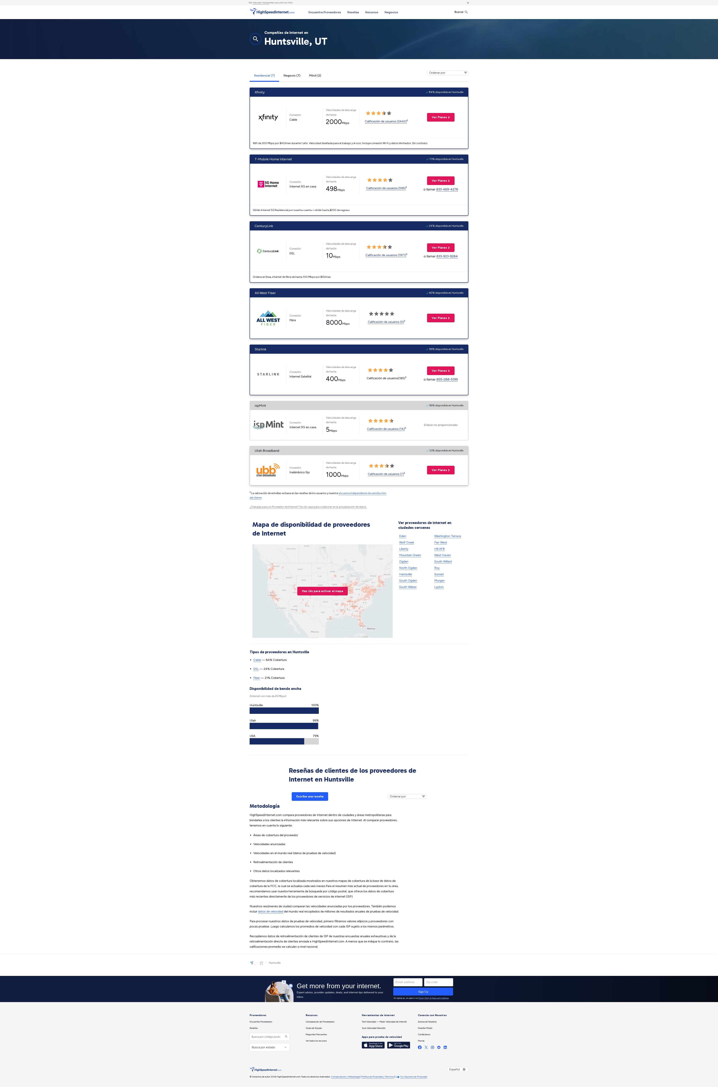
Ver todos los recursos (316, 1040)
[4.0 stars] (383, 113)
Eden (402, 536)
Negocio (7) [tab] (292, 75)
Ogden (403, 561)
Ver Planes (437, 117)
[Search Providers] (286, 1037)
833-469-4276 (447, 189)
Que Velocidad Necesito (373, 1028)
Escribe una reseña (309, 796)
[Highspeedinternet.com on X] (426, 1048)
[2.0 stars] (373, 113)
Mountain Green (410, 555)
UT (261, 962)
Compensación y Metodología (345, 1076)
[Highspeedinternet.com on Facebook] (420, 1048)
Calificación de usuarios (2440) (386, 121)
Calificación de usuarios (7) (386, 474)
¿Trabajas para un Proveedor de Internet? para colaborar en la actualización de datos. (308, 506)
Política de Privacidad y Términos (378, 1076)
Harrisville (405, 574)
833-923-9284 (447, 256)
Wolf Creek (406, 542)
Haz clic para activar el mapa (322, 591)
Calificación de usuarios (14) (386, 429)
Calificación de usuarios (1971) (386, 255)
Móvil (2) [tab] (315, 75)
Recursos (371, 12)
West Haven (442, 555)
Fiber (256, 678)
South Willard (443, 561)
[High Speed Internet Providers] (272, 11)
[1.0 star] (368, 113)
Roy (437, 568)
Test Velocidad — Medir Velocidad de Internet (384, 1021)
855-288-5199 (447, 379)
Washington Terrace (447, 536)
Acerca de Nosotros (427, 1021)
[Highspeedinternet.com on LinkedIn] (445, 1048)
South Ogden (408, 580)
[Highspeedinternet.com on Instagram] (432, 1048)
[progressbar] (284, 710)
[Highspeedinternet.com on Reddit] (439, 1048)
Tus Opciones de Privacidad (413, 1076)
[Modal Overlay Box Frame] (359, 989)
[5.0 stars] (389, 113)
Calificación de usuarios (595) (386, 188)
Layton (439, 587)
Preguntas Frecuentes (316, 1034)
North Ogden (408, 568)
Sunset (439, 574)
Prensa (421, 1040)
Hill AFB (439, 549)
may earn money (261, 2)
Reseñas (353, 12)
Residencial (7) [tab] (264, 75)
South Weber (408, 587)
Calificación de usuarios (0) (386, 322)
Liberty (403, 549)
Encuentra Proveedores (325, 12)
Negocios (391, 12)
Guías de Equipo (314, 1028)
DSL (256, 669)
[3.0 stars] (378, 113)
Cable (257, 660)
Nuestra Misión (425, 1028)
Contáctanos (424, 1034)
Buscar (459, 12)
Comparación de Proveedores (320, 1021)
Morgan (439, 580)
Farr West (440, 542)
